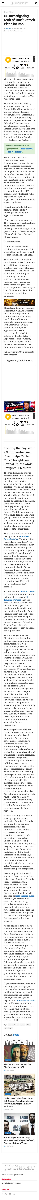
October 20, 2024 (20, 28)
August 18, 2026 (9, 1070)
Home (5, 12)
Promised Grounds (26, 1000)
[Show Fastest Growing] (19, 406)
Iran (10, 1025)
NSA (28, 1025)
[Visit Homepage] (19, 3)
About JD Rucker (7, 1183)
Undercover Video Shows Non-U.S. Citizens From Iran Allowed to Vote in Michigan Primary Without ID (18, 1102)
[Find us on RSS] (14, 1194)
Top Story (8, 1028)
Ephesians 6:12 (18, 1175)
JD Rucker (9, 1175)
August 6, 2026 (9, 1146)
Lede (22, 1025)
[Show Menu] (3, 3)
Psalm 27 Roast (28, 591)
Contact (17, 1183)
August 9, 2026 (9, 1109)
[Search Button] (36, 3)
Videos (11, 12)
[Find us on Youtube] (10, 1194)
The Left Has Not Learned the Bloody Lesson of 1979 (17, 1065)
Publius (8, 28)
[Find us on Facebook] (2, 1194)
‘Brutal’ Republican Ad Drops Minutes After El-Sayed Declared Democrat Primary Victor (19, 1140)
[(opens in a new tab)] (19, 1051)
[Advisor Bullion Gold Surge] (19, 302)
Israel (16, 1025)
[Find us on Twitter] (6, 1194)
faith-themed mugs (24, 896)
